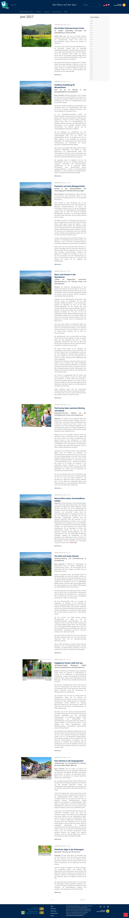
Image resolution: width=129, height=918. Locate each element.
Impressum (53, 908)
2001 (91, 79)
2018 (91, 39)
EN (106, 5)
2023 (91, 28)
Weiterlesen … (58, 74)
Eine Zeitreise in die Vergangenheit (68, 761)
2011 (91, 55)
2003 (91, 74)
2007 (91, 65)
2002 (91, 76)
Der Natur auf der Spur (64, 5)
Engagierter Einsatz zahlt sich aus (68, 663)
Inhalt (52, 906)
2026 (91, 21)
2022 (91, 30)
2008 (91, 62)
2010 (91, 58)
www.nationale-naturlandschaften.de (75, 915)
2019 (91, 37)
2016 (91, 44)
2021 (91, 32)
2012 (91, 53)
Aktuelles (47, 11)
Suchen (52, 915)
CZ (109, 5)
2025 (91, 23)
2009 (91, 60)
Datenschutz (53, 911)
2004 (91, 72)
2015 (91, 46)
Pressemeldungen (56, 11)
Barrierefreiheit (54, 913)
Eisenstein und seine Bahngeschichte (69, 186)
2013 (91, 51)
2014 (91, 48)
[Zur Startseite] (5, 5)
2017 (91, 41)
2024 (91, 25)
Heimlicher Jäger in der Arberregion (69, 850)
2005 (91, 69)
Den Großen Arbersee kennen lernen (69, 28)
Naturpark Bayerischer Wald (26, 11)
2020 (91, 35)
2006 (91, 67)
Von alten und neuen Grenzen (66, 556)
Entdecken (38, 11)
